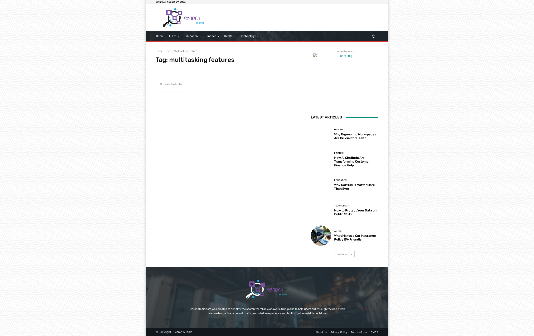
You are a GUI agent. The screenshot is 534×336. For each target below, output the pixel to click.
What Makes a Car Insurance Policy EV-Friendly (355, 237)
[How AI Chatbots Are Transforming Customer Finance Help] (321, 159)
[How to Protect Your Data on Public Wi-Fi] (321, 210)
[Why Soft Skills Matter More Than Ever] (321, 185)
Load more (343, 254)
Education (340, 180)
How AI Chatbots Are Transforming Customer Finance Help (352, 161)
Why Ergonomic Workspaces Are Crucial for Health (355, 136)
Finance (339, 153)
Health (338, 130)
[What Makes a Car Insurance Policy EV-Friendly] (321, 235)
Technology (341, 206)
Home (159, 51)
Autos (337, 231)
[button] (373, 36)
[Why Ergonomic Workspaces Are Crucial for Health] (321, 134)
